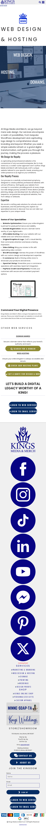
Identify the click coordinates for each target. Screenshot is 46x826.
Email (8, 782)
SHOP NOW (3, 5)
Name (8, 773)
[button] (40, 2)
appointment (24, 745)
